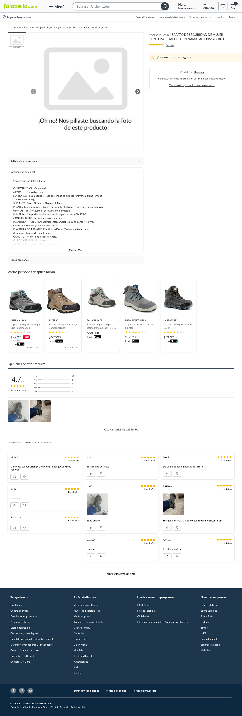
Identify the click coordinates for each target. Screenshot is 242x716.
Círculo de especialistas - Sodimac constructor (162, 621)
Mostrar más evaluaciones (121, 573)
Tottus (204, 627)
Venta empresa (82, 616)
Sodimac (205, 621)
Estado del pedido (20, 627)
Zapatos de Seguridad (97, 27)
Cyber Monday (82, 627)
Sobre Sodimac (209, 610)
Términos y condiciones (85, 690)
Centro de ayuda (19, 610)
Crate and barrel (83, 655)
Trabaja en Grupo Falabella (88, 621)
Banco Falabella (209, 638)
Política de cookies (115, 690)
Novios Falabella (146, 610)
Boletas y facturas (20, 621)
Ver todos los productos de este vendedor (192, 84)
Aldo (76, 667)
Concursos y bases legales (24, 633)
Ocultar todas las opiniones (121, 429)
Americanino (81, 661)
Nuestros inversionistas (87, 610)
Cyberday (79, 633)
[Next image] (138, 91)
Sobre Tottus (208, 616)
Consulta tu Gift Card (22, 655)
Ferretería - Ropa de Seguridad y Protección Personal (53, 27)
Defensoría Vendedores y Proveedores (31, 644)
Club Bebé (143, 616)
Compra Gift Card (20, 661)
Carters (78, 672)
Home (17, 27)
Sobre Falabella (209, 604)
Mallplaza (206, 650)
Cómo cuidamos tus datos (24, 650)
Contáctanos (17, 604)
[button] (120, 6)
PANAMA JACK (159, 34)
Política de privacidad (144, 690)
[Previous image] (33, 91)
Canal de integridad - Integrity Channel (31, 638)
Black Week (80, 644)
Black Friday (81, 638)
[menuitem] (198, 17)
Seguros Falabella (210, 644)
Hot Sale (78, 650)
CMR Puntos (144, 604)
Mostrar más (75, 250)
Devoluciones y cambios (23, 616)
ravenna (199, 71)
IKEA (203, 633)
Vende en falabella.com (86, 604)
